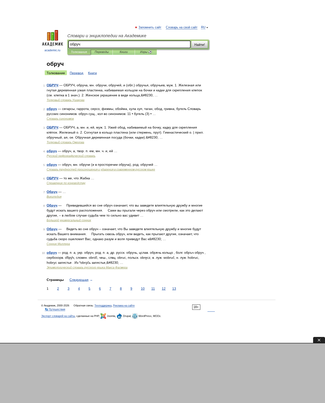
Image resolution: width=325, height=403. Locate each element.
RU (203, 27)
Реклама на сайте (124, 305)
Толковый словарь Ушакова (65, 100)
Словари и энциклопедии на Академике (106, 35)
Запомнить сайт (150, 27)
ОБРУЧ (52, 85)
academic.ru (52, 50)
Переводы (102, 52)
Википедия (54, 196)
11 (153, 288)
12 (164, 288)
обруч (52, 109)
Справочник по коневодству (66, 183)
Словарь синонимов (60, 118)
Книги (124, 52)
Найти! (199, 44)
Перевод (76, 73)
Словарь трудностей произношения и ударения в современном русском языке (101, 169)
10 (143, 288)
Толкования (79, 52)
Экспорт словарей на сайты (58, 316)
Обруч (52, 192)
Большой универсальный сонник (69, 220)
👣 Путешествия (55, 309)
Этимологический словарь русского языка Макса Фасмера (87, 267)
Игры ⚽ (146, 52)
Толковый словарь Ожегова (65, 142)
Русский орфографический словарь (71, 156)
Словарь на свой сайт (181, 27)
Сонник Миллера (58, 244)
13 (174, 288)
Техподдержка (103, 305)
